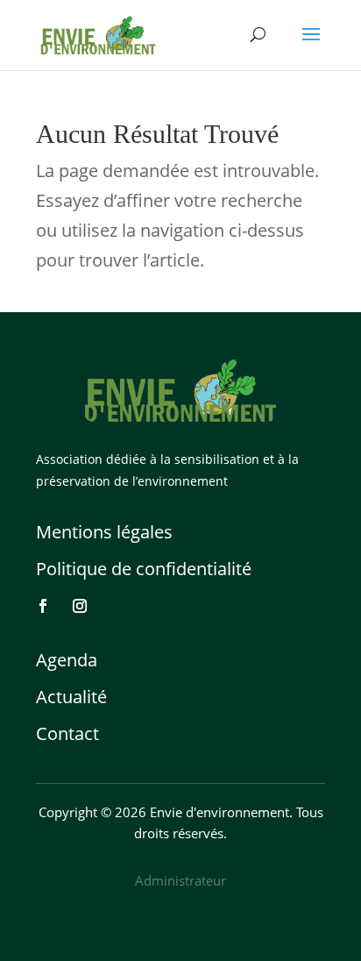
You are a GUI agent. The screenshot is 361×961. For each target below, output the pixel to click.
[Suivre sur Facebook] (43, 606)
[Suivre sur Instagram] (80, 606)
